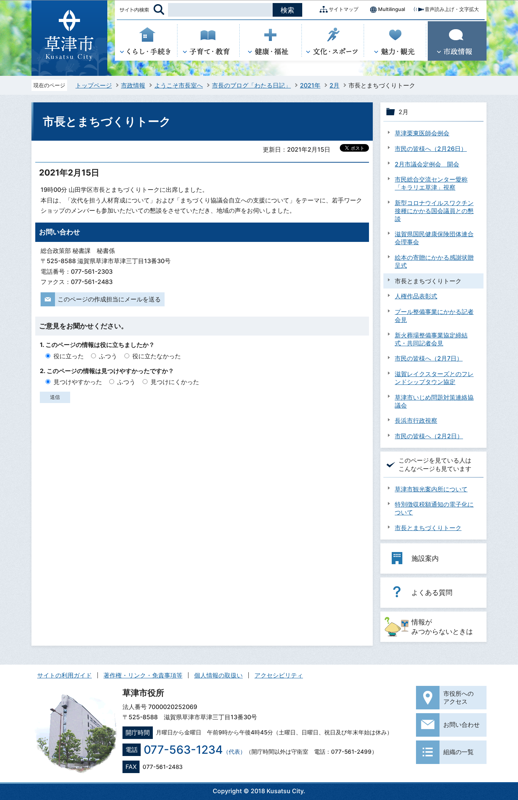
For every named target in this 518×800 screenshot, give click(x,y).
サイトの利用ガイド (64, 675)
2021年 (310, 85)
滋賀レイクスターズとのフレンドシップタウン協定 (434, 378)
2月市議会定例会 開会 (427, 164)
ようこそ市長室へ (178, 85)
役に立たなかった (156, 356)
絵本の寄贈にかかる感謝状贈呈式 (434, 261)
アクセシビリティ (278, 675)
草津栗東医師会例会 (422, 133)
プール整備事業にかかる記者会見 (434, 315)
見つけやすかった (77, 382)
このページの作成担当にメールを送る (109, 299)
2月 (334, 85)
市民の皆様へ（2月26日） (431, 148)
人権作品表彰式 (416, 296)
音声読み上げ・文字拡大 (452, 9)
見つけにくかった (175, 382)
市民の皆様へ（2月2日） (429, 436)
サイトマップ (343, 9)
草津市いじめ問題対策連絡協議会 (434, 401)
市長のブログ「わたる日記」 (251, 85)
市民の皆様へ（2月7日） (429, 358)
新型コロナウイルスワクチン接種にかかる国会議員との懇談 (434, 211)
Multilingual (391, 9)
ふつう (108, 356)
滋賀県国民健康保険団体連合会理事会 (434, 238)
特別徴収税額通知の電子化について (434, 508)
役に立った (68, 356)
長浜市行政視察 (416, 420)
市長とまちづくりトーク (428, 528)
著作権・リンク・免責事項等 (143, 675)
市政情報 (133, 85)
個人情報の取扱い (218, 675)
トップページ (93, 85)
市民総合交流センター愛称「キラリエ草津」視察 (431, 183)
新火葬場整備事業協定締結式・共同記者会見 (431, 339)
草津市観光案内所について (431, 489)
